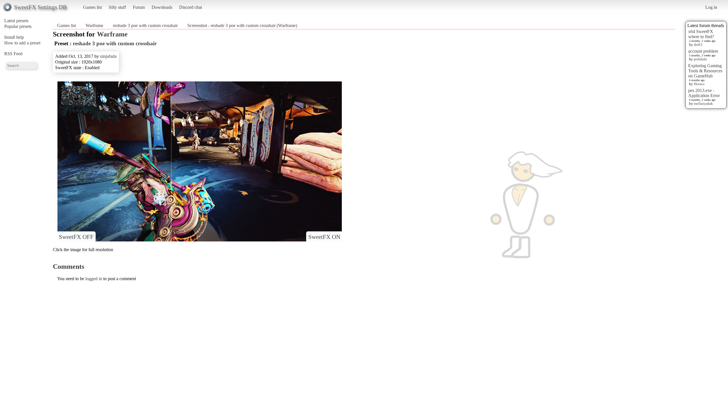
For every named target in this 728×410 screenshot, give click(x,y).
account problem (703, 51)
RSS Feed (13, 53)
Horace (699, 84)
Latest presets (16, 20)
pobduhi (700, 59)
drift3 (698, 44)
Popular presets (18, 26)
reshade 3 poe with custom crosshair (145, 25)
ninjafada (108, 56)
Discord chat (190, 7)
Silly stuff (117, 7)
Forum (139, 7)
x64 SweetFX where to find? (701, 34)
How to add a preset (22, 42)
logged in (93, 278)
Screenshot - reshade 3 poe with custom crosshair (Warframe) (242, 25)
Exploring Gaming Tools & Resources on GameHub (705, 70)
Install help (14, 37)
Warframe (94, 25)
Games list (92, 7)
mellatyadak (703, 103)
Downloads (162, 7)
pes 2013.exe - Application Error (704, 93)
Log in (711, 7)
